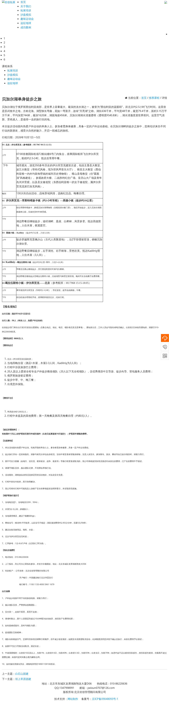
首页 (23, 2)
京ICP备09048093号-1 (105, 699)
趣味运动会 (13, 79)
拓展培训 (12, 70)
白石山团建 (21, 673)
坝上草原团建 (23, 679)
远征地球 (12, 83)
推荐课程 (154, 98)
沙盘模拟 (12, 75)
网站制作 (73, 699)
